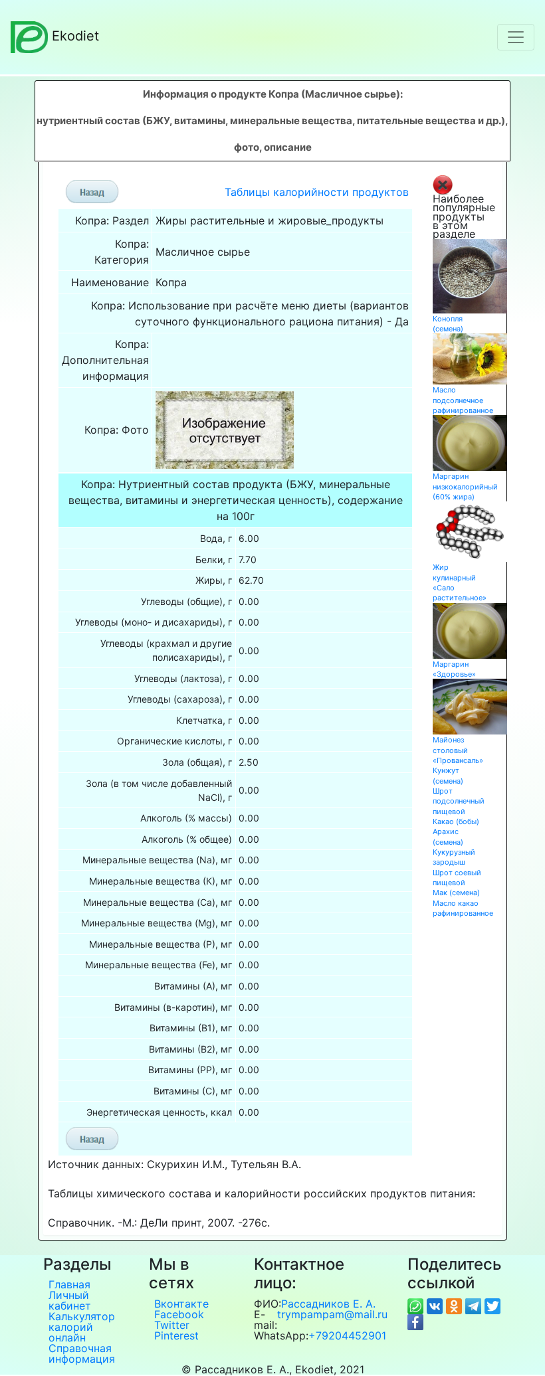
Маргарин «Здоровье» (454, 669)
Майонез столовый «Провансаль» (458, 750)
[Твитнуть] (492, 1305)
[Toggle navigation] (515, 37)
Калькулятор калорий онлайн (82, 1327)
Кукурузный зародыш (454, 857)
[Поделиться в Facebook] (415, 1321)
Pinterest (176, 1335)
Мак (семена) (456, 892)
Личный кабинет (70, 1300)
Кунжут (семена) (448, 775)
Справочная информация (82, 1353)
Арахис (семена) (448, 836)
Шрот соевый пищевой (457, 877)
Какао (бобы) (456, 821)
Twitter (171, 1325)
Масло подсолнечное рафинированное (463, 400)
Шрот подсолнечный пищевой (459, 801)
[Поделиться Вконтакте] (436, 1305)
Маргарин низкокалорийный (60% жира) (465, 486)
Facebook (179, 1314)
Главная (69, 1284)
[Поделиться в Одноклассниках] (455, 1305)
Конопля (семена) (448, 323)
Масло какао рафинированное (463, 908)
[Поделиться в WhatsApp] (417, 1305)
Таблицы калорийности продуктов (317, 192)
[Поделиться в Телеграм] (475, 1305)
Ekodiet (75, 36)
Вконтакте (181, 1303)
